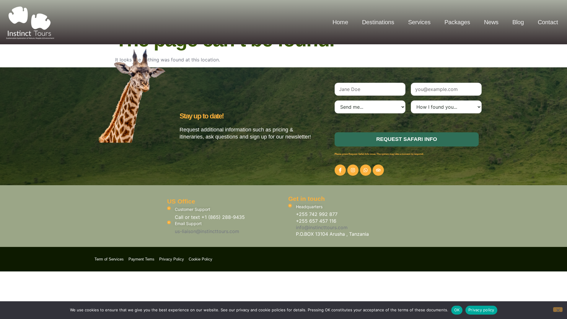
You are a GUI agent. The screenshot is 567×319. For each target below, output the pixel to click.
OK (457, 309)
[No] (558, 309)
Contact (548, 22)
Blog (518, 22)
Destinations (378, 22)
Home (340, 22)
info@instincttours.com (322, 227)
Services (419, 22)
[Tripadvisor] (378, 170)
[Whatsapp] (365, 170)
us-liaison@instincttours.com (207, 231)
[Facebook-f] (340, 170)
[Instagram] (353, 170)
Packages (457, 22)
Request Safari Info (406, 139)
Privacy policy (481, 309)
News (491, 22)
